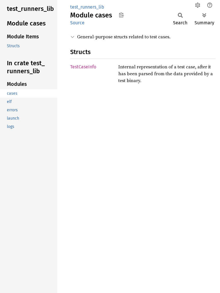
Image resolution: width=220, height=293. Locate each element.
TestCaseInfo (83, 67)
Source (77, 22)
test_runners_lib (87, 7)
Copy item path (121, 15)
